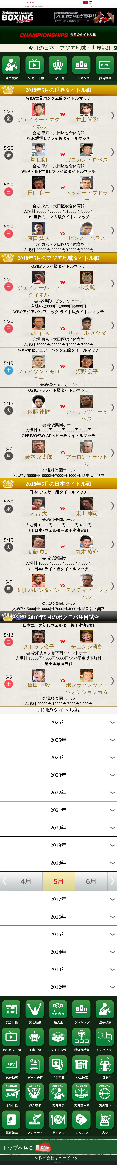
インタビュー (105, 1050)
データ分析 (35, 1077)
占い (105, 1132)
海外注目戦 (81, 1105)
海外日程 (12, 1105)
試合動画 (105, 78)
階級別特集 (81, 1050)
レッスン (82, 1132)
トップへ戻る (18, 1148)
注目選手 (105, 1077)
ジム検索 (82, 1077)
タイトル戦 (58, 1050)
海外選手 (58, 1105)
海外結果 (35, 1105)
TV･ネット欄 (35, 78)
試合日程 (12, 1022)
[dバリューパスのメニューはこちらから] (90, 2)
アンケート (35, 1132)
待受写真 (58, 1077)
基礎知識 (12, 1132)
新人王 (58, 1022)
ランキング (82, 78)
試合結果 (35, 1022)
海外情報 (105, 1105)
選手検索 (12, 78)
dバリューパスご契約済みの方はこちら (34, 6)
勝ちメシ (58, 1132)
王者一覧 (58, 78)
